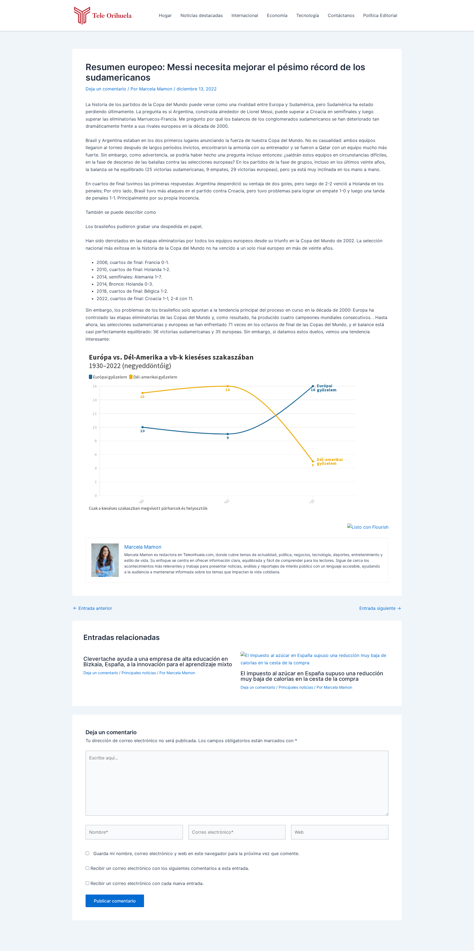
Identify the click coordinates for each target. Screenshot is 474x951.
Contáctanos (341, 15)
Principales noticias (139, 672)
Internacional (245, 15)
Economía (277, 15)
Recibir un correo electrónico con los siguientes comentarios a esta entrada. (170, 868)
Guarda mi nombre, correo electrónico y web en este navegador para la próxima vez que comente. (196, 853)
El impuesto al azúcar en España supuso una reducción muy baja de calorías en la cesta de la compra (312, 676)
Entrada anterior (92, 608)
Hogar (165, 15)
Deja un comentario (106, 89)
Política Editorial (380, 15)
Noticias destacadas (201, 15)
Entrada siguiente (380, 608)
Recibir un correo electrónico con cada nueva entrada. (147, 883)
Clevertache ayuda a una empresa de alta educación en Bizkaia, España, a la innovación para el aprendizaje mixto (157, 662)
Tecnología (307, 15)
